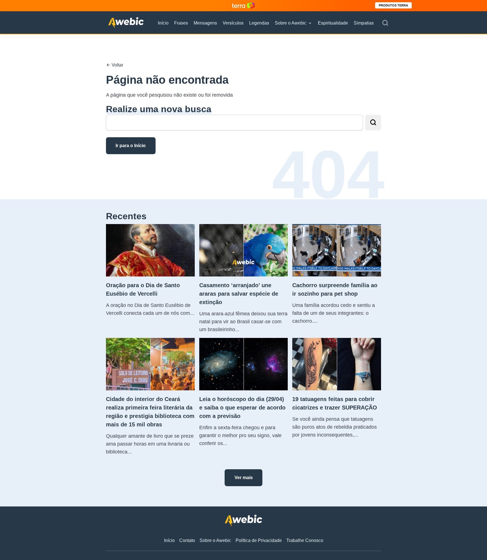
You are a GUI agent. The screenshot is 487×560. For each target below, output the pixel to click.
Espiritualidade (333, 23)
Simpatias (364, 23)
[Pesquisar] (385, 23)
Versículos (233, 23)
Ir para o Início (131, 145)
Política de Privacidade (259, 540)
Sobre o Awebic (290, 23)
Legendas (259, 23)
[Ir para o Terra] (243, 5)
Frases (181, 23)
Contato (187, 540)
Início (163, 23)
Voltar (116, 65)
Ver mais (243, 477)
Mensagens (205, 23)
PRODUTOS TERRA (393, 5)
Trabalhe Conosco (304, 540)
